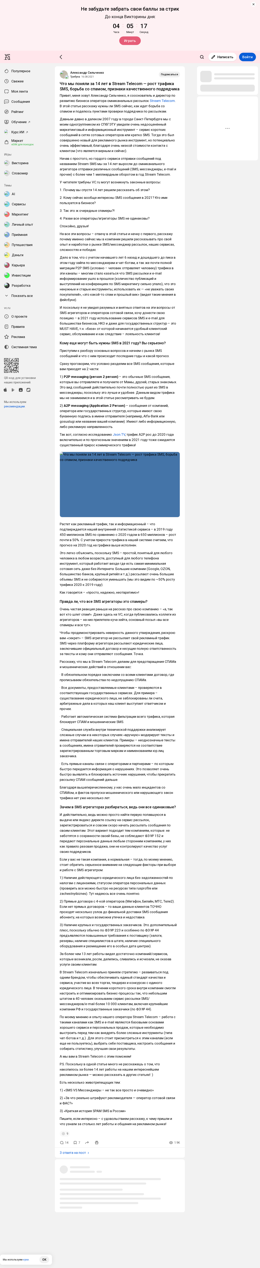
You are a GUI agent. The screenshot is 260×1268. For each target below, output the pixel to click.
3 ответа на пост (73, 1153)
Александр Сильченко (87, 72)
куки (26, 1259)
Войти (247, 57)
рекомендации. (14, 406)
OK (44, 1259)
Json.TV (119, 434)
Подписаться (169, 74)
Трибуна (75, 76)
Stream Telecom (162, 101)
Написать (225, 57)
